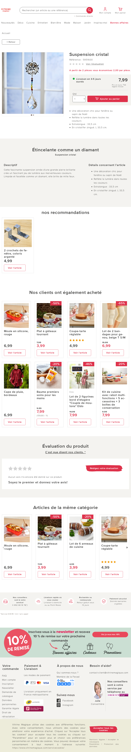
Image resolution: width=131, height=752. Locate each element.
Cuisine (30, 22)
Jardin (87, 22)
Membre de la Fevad (68, 676)
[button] (10, 667)
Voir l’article (15, 267)
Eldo (71, 392)
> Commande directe (83, 16)
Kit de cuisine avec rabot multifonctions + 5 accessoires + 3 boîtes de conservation (113, 400)
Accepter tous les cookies (103, 729)
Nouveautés (8, 22)
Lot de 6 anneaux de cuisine (81, 545)
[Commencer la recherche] (89, 10)
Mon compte (9, 679)
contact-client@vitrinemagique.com (108, 672)
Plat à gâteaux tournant (46, 333)
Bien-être (56, 22)
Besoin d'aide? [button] (100, 665)
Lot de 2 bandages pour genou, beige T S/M (113, 334)
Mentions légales (97, 739)
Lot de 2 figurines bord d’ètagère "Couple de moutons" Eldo (81, 401)
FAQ (4, 675)
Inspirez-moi (100, 22)
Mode (67, 22)
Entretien (43, 22)
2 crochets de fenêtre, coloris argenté (15, 254)
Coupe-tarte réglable (77, 333)
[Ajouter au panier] (107, 94)
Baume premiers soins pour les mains (48, 395)
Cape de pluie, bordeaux (14, 393)
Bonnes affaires (119, 22)
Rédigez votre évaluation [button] (104, 468)
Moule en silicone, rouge (16, 333)
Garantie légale (10, 708)
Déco (20, 22)
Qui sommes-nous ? (67, 672)
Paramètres (94, 744)
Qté (75, 94)
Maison (77, 22)
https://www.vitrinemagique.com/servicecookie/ (38, 747)
